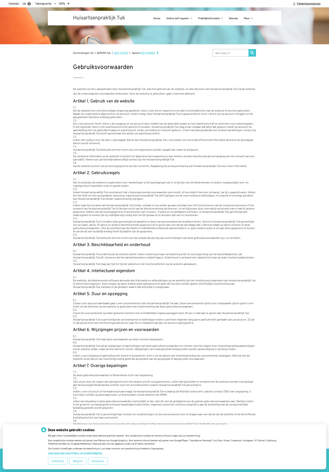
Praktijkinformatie (209, 18)
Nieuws (233, 18)
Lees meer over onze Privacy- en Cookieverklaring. (75, 453)
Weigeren (78, 461)
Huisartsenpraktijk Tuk (99, 18)
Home (156, 18)
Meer (247, 18)
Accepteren (98, 461)
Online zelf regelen (177, 18)
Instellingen (58, 461)
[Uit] (30, 4)
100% (61, 3)
